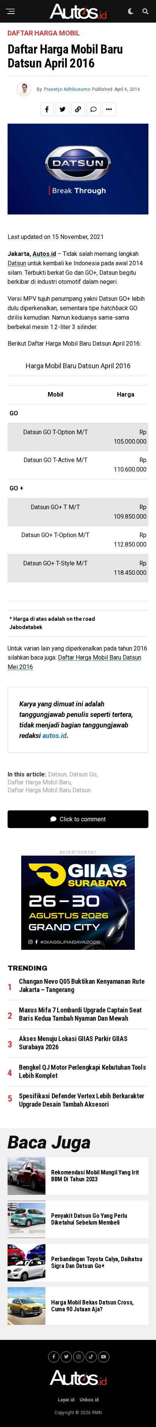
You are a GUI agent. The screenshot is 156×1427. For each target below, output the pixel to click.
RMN (97, 1412)
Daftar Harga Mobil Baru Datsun (49, 790)
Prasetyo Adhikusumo (67, 89)
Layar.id (66, 1400)
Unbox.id (89, 1400)
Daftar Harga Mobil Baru (39, 782)
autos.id (54, 736)
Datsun (17, 263)
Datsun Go (83, 775)
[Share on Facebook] (47, 109)
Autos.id (44, 253)
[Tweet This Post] (62, 109)
